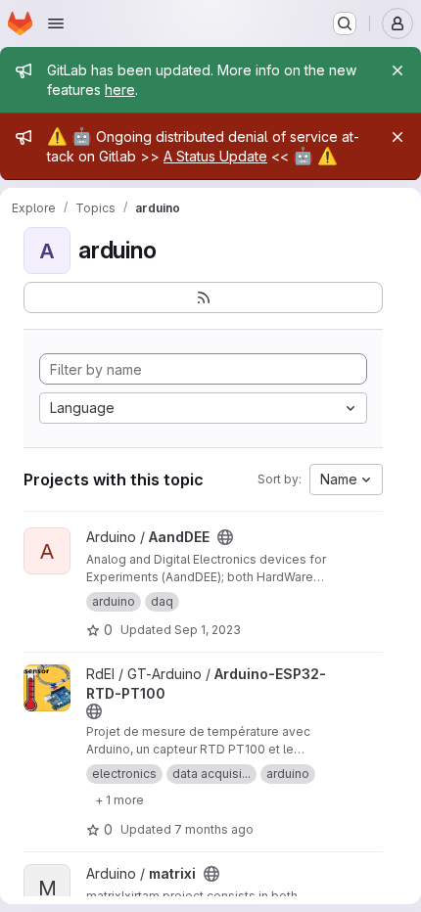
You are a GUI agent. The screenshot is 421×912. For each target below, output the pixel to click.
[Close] (397, 70)
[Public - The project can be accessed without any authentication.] (225, 537)
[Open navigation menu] (55, 23)
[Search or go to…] (344, 23)
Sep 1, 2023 (207, 629)
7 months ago (214, 829)
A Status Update (215, 156)
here (120, 89)
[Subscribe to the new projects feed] (203, 297)
